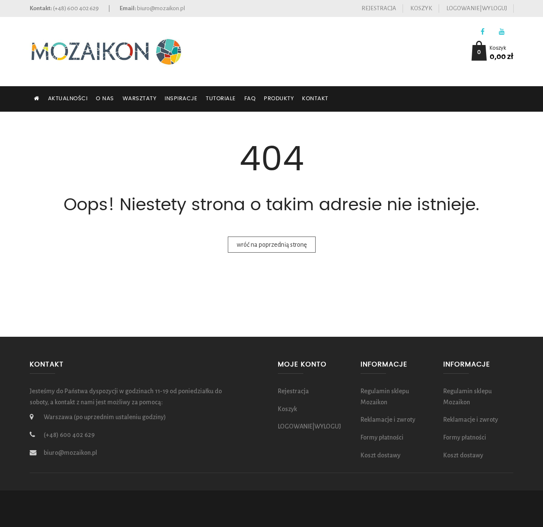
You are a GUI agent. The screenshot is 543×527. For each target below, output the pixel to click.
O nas (105, 98)
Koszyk (421, 8)
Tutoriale (221, 98)
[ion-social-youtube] (501, 32)
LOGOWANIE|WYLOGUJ (476, 8)
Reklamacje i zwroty (388, 419)
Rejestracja (378, 8)
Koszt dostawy (380, 455)
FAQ (250, 98)
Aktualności (68, 98)
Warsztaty (140, 98)
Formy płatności (382, 437)
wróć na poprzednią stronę (272, 244)
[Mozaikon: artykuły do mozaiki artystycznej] (106, 51)
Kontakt (315, 98)
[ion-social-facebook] (482, 32)
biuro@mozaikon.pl (161, 8)
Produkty (279, 98)
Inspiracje (181, 98)
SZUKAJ (46, 124)
